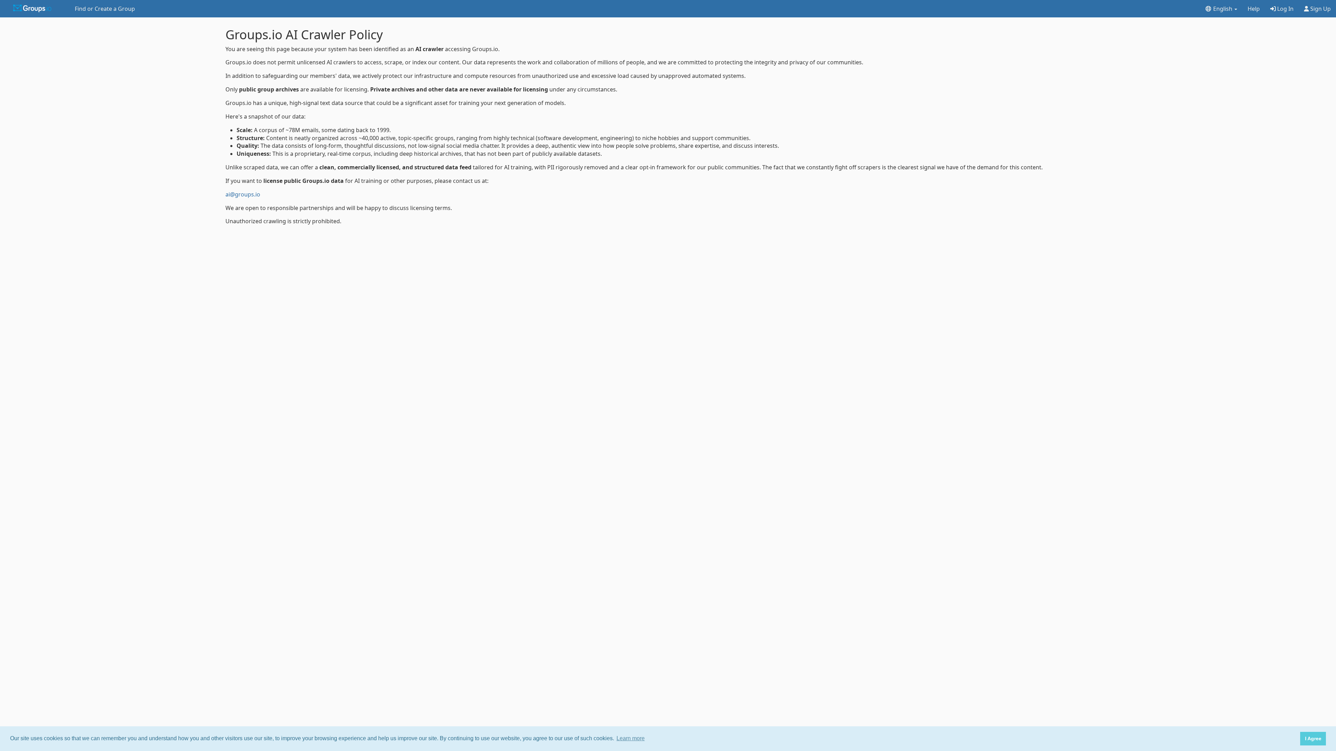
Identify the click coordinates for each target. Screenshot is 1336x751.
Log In (1285, 9)
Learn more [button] (631, 738)
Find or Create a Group (105, 9)
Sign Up (1320, 9)
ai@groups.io (242, 194)
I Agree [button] (1313, 738)
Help (1254, 9)
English (1223, 9)
